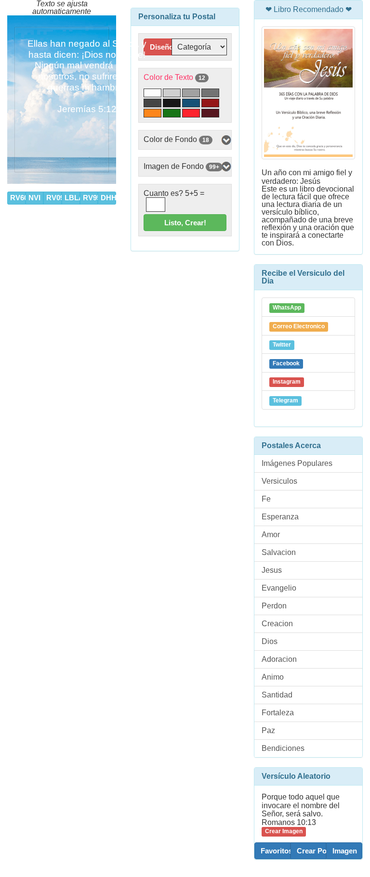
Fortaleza (278, 713)
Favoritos (276, 851)
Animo (273, 677)
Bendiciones (283, 748)
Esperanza (280, 517)
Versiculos (279, 481)
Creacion (277, 623)
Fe (266, 499)
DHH (108, 197)
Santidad (277, 695)
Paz (268, 730)
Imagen (344, 851)
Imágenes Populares (297, 463)
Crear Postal (312, 851)
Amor (271, 534)
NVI (34, 197)
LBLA (72, 197)
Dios (270, 641)
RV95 (90, 197)
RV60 (18, 197)
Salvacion (279, 552)
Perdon (274, 606)
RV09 (54, 197)
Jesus (272, 570)
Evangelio (279, 588)
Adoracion (279, 659)
